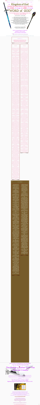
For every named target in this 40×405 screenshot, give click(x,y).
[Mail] (9, 4)
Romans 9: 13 (27, 378)
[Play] (13, 33)
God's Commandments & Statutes (20, 30)
